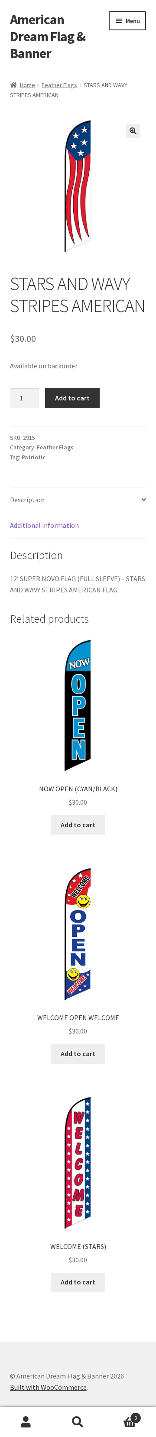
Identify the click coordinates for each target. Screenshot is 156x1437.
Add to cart (72, 397)
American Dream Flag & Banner (47, 36)
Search (78, 1422)
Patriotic (34, 457)
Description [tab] (27, 499)
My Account (26, 1422)
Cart (120, 1414)
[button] (133, 131)
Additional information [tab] (44, 525)
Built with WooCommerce (48, 1387)
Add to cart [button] (78, 824)
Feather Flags (59, 85)
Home (27, 85)
